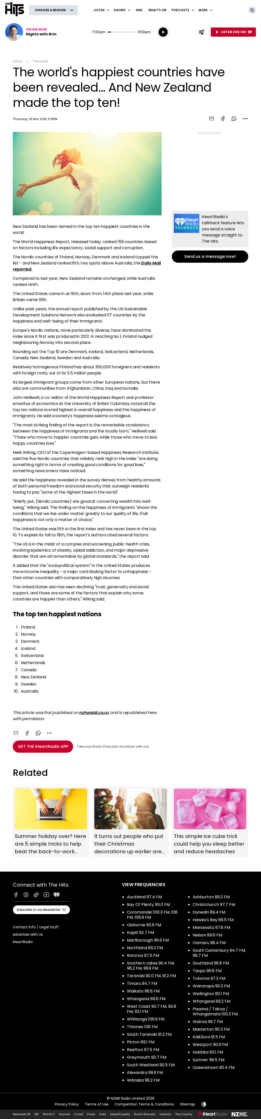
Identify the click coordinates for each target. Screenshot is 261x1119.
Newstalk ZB (21, 1114)
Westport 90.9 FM (210, 1044)
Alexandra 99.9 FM (145, 1072)
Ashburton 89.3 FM (211, 897)
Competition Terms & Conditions (144, 1104)
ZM (36, 1114)
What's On (157, 10)
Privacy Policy (67, 1104)
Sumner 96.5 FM (208, 1060)
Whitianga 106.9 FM (145, 1019)
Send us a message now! (210, 237)
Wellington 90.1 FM (211, 994)
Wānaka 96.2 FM (143, 1080)
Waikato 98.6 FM (143, 991)
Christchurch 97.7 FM (214, 904)
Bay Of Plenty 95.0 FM (148, 904)
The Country (183, 1114)
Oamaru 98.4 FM (209, 943)
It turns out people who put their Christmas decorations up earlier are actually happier (130, 822)
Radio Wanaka (144, 1114)
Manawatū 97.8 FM (211, 927)
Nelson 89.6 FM (207, 935)
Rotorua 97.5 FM (143, 955)
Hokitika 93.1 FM (208, 1052)
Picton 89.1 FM (140, 1042)
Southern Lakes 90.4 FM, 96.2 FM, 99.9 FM (151, 965)
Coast (78, 1114)
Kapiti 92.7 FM (140, 932)
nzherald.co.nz (94, 713)
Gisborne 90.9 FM (144, 925)
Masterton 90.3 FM (211, 1029)
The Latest (40, 61)
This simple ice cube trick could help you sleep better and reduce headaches (210, 822)
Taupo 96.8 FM (207, 971)
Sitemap (187, 1104)
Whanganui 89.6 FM (146, 999)
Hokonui (165, 1114)
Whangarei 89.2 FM (211, 1001)
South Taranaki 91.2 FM (149, 1034)
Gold (102, 1114)
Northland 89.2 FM (145, 948)
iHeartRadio (23, 941)
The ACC (49, 1114)
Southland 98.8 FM (211, 963)
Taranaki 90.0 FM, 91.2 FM (151, 976)
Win (139, 10)
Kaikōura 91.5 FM (209, 1037)
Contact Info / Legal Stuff (36, 927)
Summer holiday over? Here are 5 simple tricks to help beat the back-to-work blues (51, 822)
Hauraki (64, 1114)
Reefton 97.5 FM (143, 1050)
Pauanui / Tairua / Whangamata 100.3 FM (215, 1011)
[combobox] (245, 119)
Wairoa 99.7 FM (208, 1022)
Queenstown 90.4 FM (213, 1067)
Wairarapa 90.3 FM (211, 986)
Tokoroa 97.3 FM (209, 978)
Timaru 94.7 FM (142, 983)
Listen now (31, 32)
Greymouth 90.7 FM (146, 1057)
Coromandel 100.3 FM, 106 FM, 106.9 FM (152, 914)
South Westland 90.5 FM (151, 1065)
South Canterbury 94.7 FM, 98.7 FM (219, 952)
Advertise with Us (28, 934)
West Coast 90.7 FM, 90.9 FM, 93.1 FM (151, 1008)
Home (17, 61)
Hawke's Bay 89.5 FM (213, 920)
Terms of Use (97, 1104)
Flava (91, 1114)
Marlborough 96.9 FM (148, 940)
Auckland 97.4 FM (144, 897)
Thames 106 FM (142, 1027)
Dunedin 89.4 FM (209, 912)
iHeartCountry (120, 1114)
